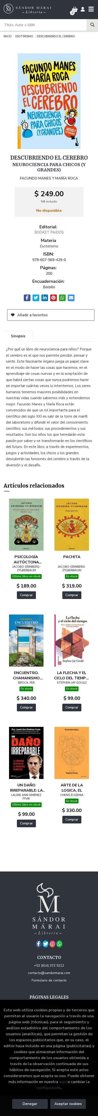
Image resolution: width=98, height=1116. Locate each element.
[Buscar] (92, 25)
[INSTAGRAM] (52, 943)
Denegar (30, 1103)
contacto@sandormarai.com (49, 973)
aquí (63, 1081)
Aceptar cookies (68, 1103)
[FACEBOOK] (39, 943)
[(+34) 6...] (59, 943)
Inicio (8, 36)
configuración (48, 1087)
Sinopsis (18, 336)
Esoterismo (24, 36)
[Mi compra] (75, 9)
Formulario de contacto (49, 980)
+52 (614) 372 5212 (49, 965)
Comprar (26, 595)
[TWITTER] (46, 943)
